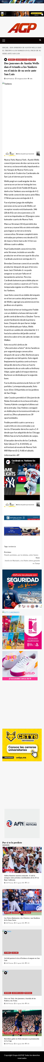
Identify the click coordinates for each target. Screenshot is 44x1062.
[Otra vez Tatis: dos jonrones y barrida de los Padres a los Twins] (22, 983)
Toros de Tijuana (25, 912)
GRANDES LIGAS (21, 59)
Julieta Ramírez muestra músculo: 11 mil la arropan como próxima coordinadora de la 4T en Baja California (21, 878)
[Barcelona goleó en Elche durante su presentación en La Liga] (22, 1023)
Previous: (21, 553)
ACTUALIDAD (9, 870)
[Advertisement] (22, 116)
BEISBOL (11, 59)
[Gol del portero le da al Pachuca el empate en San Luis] (22, 942)
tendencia (12, 546)
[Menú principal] (4, 40)
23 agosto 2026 (20, 882)
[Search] (40, 40)
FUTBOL (7, 952)
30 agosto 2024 (22, 78)
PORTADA (32, 59)
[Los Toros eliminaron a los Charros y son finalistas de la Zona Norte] (22, 902)
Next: (22, 560)
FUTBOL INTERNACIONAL (20, 1033)
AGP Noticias (10, 78)
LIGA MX (15, 952)
